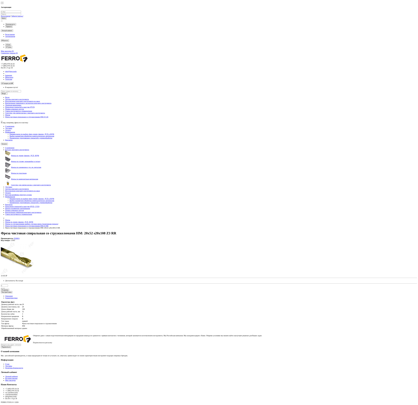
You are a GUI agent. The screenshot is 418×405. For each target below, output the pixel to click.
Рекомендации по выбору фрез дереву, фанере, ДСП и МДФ (32, 134)
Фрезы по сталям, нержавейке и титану (25, 161)
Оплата (8, 130)
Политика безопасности (14, 368)
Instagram (8, 75)
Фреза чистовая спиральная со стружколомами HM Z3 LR (26, 117)
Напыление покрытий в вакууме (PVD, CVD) (22, 206)
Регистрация (5, 16)
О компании (9, 126)
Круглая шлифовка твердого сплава (18, 195)
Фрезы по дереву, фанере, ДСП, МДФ (25, 156)
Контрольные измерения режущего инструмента (23, 212)
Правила (9, 26)
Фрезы (7, 115)
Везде (7, 97)
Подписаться (6, 347)
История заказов (11, 378)
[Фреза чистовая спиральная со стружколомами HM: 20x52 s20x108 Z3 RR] (17, 273)
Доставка (8, 128)
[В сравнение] (4, 288)
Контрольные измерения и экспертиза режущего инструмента (28, 103)
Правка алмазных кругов (14, 109)
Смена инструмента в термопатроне (18, 111)
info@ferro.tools (11, 71)
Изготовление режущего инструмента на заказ (22, 101)
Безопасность (10, 24)
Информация (10, 132)
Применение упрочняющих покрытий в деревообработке (31, 138)
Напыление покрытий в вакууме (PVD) (20, 107)
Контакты (9, 140)
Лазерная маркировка (13, 105)
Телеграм (8, 79)
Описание (9, 296)
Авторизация (10, 36)
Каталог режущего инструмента (17, 150)
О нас (7, 364)
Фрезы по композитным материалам (24, 179)
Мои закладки (10, 380)
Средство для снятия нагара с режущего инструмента (25, 113)
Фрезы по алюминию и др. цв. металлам (26, 167)
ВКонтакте (9, 77)
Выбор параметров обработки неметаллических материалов (32, 136)
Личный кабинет (11, 376)
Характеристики (11, 298)
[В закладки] (2, 288)
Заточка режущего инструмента (17, 99)
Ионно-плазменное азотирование (17, 208)
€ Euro (8, 44)
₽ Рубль (8, 47)
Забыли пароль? (17, 16)
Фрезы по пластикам (19, 173)
